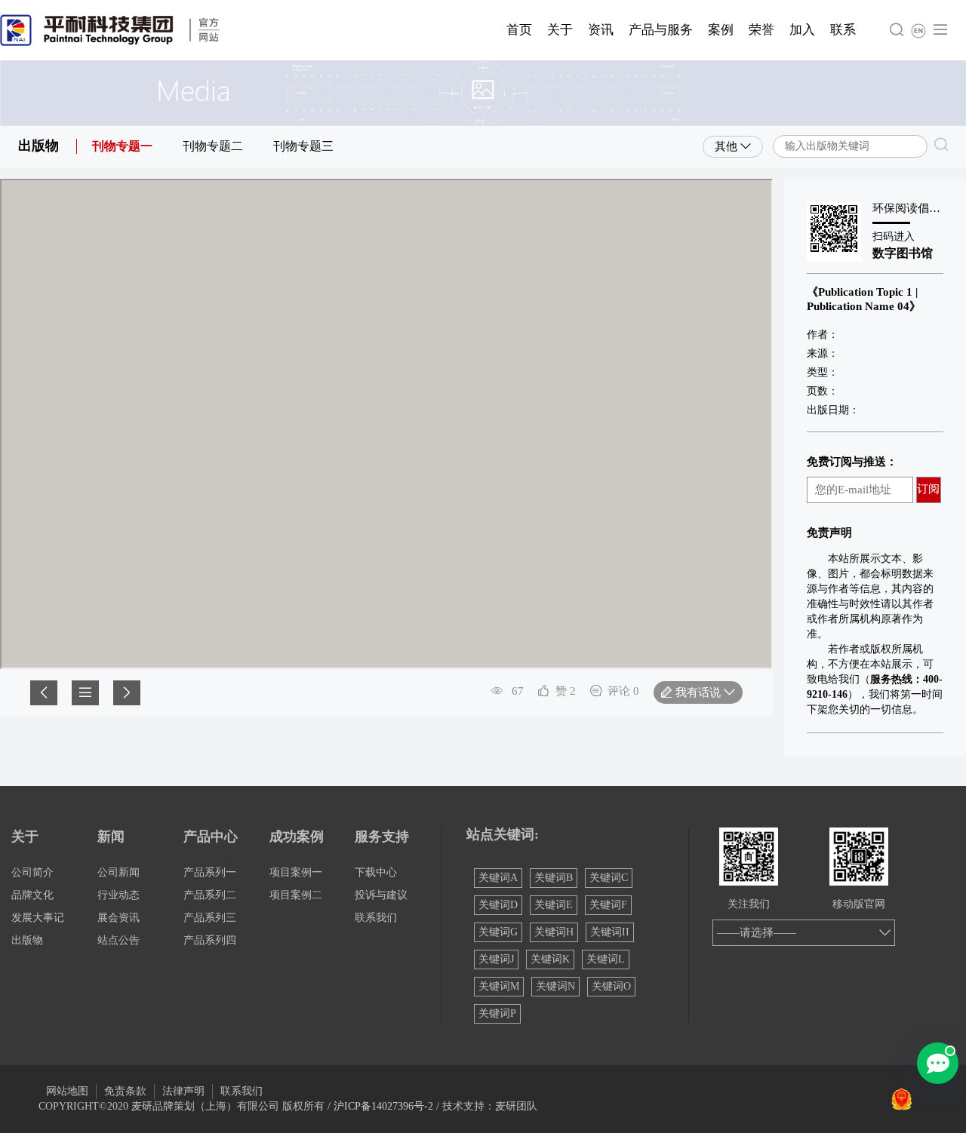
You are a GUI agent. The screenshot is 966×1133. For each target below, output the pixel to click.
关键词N (555, 986)
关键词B (553, 877)
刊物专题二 (213, 146)
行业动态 (118, 895)
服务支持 (382, 836)
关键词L (605, 959)
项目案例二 (295, 895)
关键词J (496, 959)
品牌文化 (32, 895)
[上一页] (43, 692)
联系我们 (376, 917)
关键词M (498, 986)
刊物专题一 (122, 146)
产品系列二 (209, 895)
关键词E (553, 904)
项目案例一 (295, 872)
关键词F (608, 904)
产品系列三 (209, 917)
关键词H (554, 932)
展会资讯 (118, 917)
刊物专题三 (303, 146)
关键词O (611, 986)
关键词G (498, 932)
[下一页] (126, 692)
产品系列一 (209, 872)
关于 (24, 836)
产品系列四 (209, 940)
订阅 (928, 489)
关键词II (609, 932)
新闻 (111, 836)
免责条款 (125, 1091)
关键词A (498, 877)
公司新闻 (118, 872)
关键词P (497, 1013)
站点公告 (118, 940)
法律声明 (183, 1091)
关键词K (550, 959)
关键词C (608, 877)
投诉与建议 (381, 895)
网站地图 (67, 1091)
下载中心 (376, 872)
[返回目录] (85, 692)
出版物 (27, 940)
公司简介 (32, 872)
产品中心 (210, 836)
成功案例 (296, 836)
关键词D (498, 904)
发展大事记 (37, 917)
